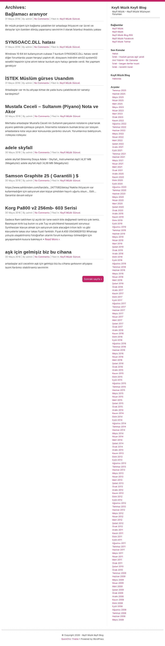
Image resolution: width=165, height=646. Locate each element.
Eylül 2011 (117, 540)
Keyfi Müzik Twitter (121, 42)
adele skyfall (19, 147)
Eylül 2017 (117, 300)
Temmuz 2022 (119, 127)
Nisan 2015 (117, 397)
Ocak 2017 (117, 327)
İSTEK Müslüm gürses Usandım (39, 78)
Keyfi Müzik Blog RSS (122, 35)
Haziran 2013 (118, 470)
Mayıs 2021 (117, 160)
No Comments (41, 19)
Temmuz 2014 (119, 426)
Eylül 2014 (117, 420)
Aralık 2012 (117, 490)
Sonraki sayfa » (93, 279)
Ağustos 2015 (119, 383)
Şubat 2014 (117, 443)
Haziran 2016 (118, 350)
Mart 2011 (117, 560)
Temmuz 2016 (119, 347)
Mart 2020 (117, 203)
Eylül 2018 (117, 260)
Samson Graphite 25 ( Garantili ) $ (41, 175)
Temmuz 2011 (119, 546)
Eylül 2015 (117, 380)
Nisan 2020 (118, 200)
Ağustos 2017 (119, 303)
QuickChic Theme (69, 639)
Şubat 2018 (117, 283)
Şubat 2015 (117, 403)
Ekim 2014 (117, 416)
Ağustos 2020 (119, 187)
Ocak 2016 (117, 367)
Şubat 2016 (117, 363)
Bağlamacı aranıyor (26, 14)
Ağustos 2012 (119, 503)
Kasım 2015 (118, 373)
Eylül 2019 (117, 223)
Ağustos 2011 (119, 543)
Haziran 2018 (118, 270)
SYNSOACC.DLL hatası (30, 42)
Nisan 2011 (117, 556)
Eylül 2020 (117, 183)
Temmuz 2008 (119, 613)
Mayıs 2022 (118, 133)
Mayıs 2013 (117, 473)
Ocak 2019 (117, 250)
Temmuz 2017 (119, 307)
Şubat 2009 (118, 590)
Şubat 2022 (118, 144)
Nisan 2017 (117, 317)
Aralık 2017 (117, 290)
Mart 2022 (117, 140)
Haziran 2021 (118, 157)
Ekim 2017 (117, 297)
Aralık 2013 (117, 450)
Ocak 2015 (117, 406)
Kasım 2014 (118, 413)
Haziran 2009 (118, 576)
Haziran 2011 (118, 550)
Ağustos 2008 (119, 610)
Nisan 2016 (117, 357)
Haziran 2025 (118, 94)
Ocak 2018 (117, 287)
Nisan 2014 (117, 436)
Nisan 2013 (117, 476)
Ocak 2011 (117, 563)
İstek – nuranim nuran (122, 67)
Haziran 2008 (118, 616)
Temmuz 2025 (119, 90)
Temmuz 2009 (119, 573)
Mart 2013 (117, 480)
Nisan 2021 (117, 164)
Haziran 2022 (118, 130)
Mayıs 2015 (117, 393)
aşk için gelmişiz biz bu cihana (38, 252)
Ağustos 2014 (119, 423)
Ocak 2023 (117, 117)
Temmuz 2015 (119, 387)
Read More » (52, 239)
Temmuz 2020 (119, 190)
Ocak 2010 (117, 570)
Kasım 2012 (118, 493)
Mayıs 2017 (117, 313)
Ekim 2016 (117, 337)
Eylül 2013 (117, 460)
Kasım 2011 (117, 533)
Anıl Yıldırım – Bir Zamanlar (125, 60)
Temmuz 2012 (119, 506)
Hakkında (116, 78)
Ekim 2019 (117, 220)
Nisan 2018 (117, 277)
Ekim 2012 (117, 496)
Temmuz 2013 (119, 466)
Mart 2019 (117, 243)
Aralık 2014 (117, 410)
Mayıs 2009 (118, 580)
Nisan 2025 (118, 100)
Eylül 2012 (117, 500)
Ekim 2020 (117, 180)
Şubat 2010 (117, 566)
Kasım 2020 (118, 177)
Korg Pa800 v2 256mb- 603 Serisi (41, 207)
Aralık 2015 (117, 370)
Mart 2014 (117, 440)
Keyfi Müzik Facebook (123, 38)
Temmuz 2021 (119, 154)
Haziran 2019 (118, 233)
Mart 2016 (117, 360)
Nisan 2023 (118, 110)
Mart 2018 (117, 280)
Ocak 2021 (117, 170)
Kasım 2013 (118, 453)
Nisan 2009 (118, 583)
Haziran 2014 (118, 430)
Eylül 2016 (117, 340)
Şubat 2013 (117, 483)
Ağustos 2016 (119, 343)
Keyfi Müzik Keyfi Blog (129, 7)
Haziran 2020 (118, 193)
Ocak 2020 (117, 210)
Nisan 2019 (117, 240)
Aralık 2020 (118, 174)
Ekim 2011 (117, 536)
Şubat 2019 (117, 247)
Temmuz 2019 (119, 230)
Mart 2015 (117, 400)
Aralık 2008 (118, 596)
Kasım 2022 (118, 120)
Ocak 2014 (117, 447)
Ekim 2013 (117, 456)
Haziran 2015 (118, 390)
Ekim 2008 (117, 603)
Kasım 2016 (118, 333)
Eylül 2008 (117, 606)
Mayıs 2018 (117, 273)
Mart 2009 (117, 586)
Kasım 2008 (118, 600)
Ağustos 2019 (119, 227)
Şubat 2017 (117, 323)
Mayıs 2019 (117, 237)
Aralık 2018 (117, 253)
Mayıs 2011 (117, 553)
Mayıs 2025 (118, 97)
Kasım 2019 (118, 217)
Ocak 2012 (117, 526)
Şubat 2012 (117, 523)
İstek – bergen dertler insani (125, 63)
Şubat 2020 (118, 207)
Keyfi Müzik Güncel (70, 19)
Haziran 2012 (118, 510)
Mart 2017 (117, 320)
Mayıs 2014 (117, 433)
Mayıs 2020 (118, 197)
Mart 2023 (117, 114)
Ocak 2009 (117, 593)
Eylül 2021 (117, 150)
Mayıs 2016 (117, 353)
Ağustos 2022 (119, 124)
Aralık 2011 (117, 530)
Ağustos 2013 (119, 463)
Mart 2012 (117, 520)
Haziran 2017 (118, 310)
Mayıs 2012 (117, 513)
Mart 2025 (117, 104)
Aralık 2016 (117, 330)
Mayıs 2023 (118, 107)
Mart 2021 (117, 167)
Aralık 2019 (117, 213)
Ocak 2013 (117, 486)
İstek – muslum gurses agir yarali (128, 57)
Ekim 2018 (117, 257)
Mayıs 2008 (118, 620)
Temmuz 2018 (119, 267)
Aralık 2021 (117, 147)
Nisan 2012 (117, 516)
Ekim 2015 (117, 377)
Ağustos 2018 (119, 263)
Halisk (115, 53)
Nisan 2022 (118, 137)
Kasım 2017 (117, 293)
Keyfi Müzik (117, 28)
